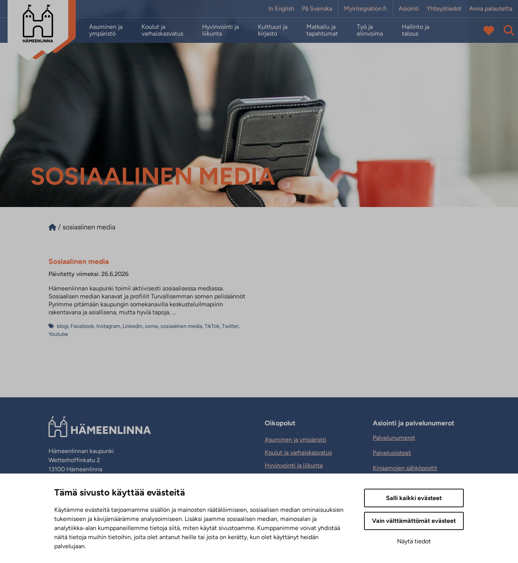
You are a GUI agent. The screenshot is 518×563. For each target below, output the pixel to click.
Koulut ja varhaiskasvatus (162, 30)
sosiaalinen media (181, 326)
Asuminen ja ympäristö (105, 30)
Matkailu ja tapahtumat (322, 30)
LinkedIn (132, 326)
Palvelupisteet (392, 452)
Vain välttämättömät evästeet (414, 520)
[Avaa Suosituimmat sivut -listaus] (488, 30)
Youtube (58, 334)
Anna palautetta (490, 9)
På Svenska (317, 9)
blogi (62, 326)
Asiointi (409, 9)
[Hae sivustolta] (509, 30)
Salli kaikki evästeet (414, 498)
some (151, 326)
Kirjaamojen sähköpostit (405, 468)
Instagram (108, 326)
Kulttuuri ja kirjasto (272, 30)
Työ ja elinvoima (370, 30)
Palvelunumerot (394, 437)
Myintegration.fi (365, 9)
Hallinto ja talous (415, 30)
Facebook (82, 326)
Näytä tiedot (414, 541)
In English (281, 9)
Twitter (230, 326)
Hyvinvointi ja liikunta (220, 30)
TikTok (212, 326)
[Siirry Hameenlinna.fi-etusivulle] (52, 227)
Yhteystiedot (444, 9)
